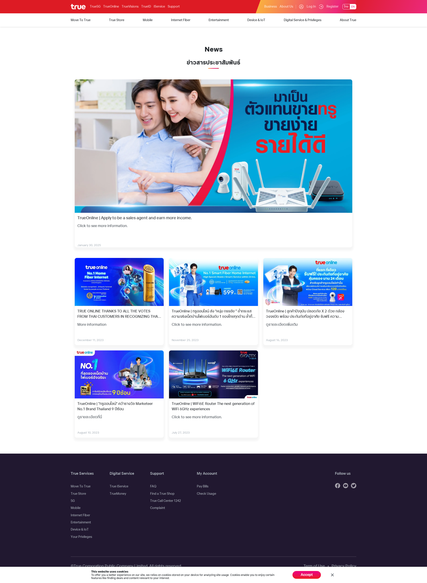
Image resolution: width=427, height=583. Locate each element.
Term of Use (314, 566)
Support (174, 6)
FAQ (153, 486)
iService (159, 6)
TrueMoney (118, 493)
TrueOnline (111, 6)
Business (270, 6)
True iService (119, 486)
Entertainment (81, 522)
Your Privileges (81, 536)
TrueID (146, 6)
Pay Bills (202, 486)
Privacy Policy (344, 566)
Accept (307, 575)
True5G (95, 6)
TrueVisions (130, 6)
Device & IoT (80, 529)
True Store (78, 493)
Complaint (157, 508)
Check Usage (206, 493)
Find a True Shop (162, 493)
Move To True (81, 486)
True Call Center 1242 (165, 500)
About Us (286, 6)
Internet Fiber (80, 515)
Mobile (76, 508)
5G (73, 500)
